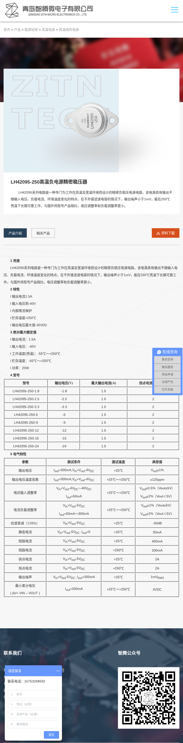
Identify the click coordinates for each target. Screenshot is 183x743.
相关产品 (43, 233)
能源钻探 (31, 29)
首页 (7, 29)
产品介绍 (15, 233)
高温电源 (48, 29)
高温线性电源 (69, 29)
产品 (17, 29)
